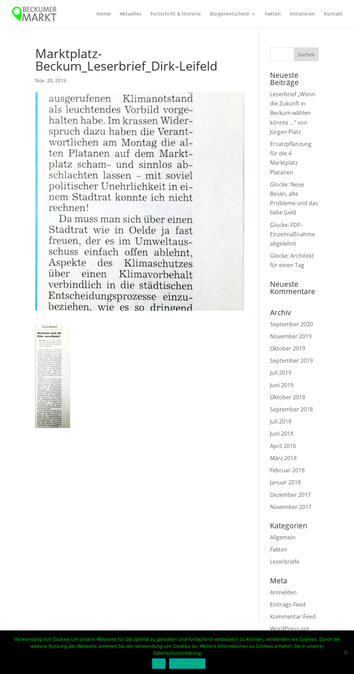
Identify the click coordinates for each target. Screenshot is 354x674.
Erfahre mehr (187, 663)
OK (159, 663)
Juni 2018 (282, 433)
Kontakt (333, 14)
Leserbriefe (284, 561)
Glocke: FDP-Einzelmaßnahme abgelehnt (292, 234)
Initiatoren (302, 14)
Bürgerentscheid (229, 14)
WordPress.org (289, 628)
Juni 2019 (282, 385)
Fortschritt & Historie (175, 14)
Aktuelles (130, 14)
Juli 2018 (280, 421)
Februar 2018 (287, 470)
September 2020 (291, 324)
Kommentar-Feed (293, 616)
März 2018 (283, 458)
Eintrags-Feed (288, 604)
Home (103, 14)
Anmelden (283, 592)
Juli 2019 (280, 372)
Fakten (273, 14)
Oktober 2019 (287, 348)
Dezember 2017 (290, 495)
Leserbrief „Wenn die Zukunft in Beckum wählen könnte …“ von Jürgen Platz (292, 113)
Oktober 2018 (287, 397)
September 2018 (291, 409)
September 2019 (291, 360)
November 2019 (290, 336)
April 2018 (283, 446)
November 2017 (290, 507)
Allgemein (283, 537)
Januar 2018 (285, 482)
